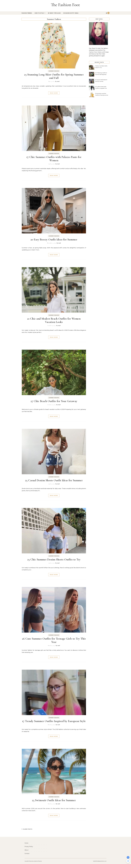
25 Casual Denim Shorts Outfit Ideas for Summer (54, 480)
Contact (27, 853)
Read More (54, 93)
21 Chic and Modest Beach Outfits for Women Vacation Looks (54, 320)
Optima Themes (38, 861)
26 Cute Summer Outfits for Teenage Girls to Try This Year (54, 640)
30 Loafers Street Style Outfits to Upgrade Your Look (101, 87)
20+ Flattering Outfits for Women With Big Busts (101, 73)
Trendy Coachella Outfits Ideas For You (101, 66)
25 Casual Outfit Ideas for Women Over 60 (101, 80)
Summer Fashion (54, 71)
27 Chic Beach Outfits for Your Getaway (54, 401)
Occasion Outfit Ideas (70, 13)
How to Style (39, 13)
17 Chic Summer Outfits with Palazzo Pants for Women (53, 158)
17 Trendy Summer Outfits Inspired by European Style (54, 721)
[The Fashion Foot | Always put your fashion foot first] (65, 5)
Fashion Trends (27, 13)
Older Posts (27, 829)
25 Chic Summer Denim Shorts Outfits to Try (54, 559)
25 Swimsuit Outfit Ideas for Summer (54, 800)
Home (26, 843)
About (26, 850)
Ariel (58, 81)
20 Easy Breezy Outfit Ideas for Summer (53, 239)
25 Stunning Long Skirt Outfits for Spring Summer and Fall (54, 76)
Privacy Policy (29, 846)
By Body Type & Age (54, 13)
